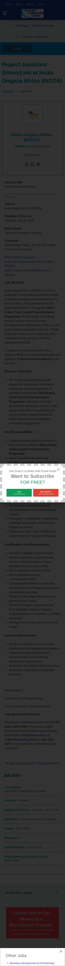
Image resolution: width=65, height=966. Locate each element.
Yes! (19, 492)
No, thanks (46, 492)
